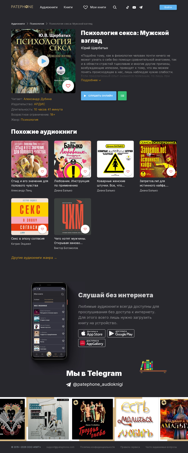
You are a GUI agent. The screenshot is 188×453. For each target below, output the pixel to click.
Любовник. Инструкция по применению (71, 183)
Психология (37, 23)
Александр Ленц (21, 190)
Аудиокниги (48, 7)
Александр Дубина (38, 99)
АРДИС (39, 104)
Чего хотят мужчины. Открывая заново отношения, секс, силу (71, 241)
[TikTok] (127, 7)
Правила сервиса (130, 447)
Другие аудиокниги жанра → (34, 258)
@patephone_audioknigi (98, 384)
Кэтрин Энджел (21, 243)
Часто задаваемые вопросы (161, 447)
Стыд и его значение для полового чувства (29, 183)
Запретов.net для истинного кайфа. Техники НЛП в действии (153, 183)
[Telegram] (141, 7)
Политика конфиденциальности (97, 447)
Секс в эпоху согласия (27, 238)
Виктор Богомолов (66, 248)
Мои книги (98, 7)
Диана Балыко (63, 190)
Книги (68, 7)
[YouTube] (134, 7)
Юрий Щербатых (94, 48)
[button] (168, 7)
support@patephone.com (60, 447)
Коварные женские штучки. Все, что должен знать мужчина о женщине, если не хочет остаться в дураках (114, 183)
